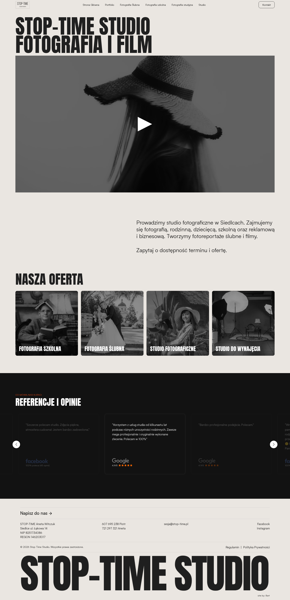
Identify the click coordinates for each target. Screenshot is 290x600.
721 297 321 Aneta (114, 528)
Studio (202, 4)
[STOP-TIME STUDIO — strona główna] (22, 5)
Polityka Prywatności (256, 547)
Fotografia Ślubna (130, 4)
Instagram (263, 528)
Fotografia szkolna (155, 4)
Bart (268, 595)
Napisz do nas (33, 513)
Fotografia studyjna (182, 4)
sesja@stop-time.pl (176, 524)
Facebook (263, 524)
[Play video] (145, 124)
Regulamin (232, 547)
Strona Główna (91, 4)
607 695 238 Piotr (114, 524)
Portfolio (109, 4)
